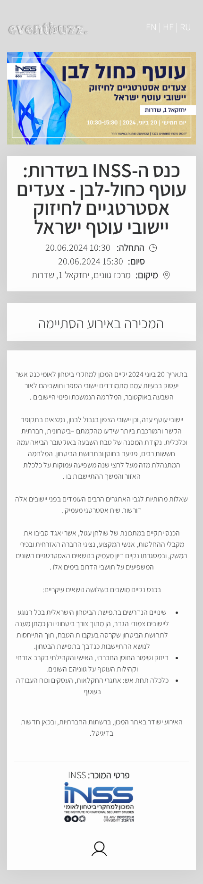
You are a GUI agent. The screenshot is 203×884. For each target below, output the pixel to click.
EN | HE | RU (168, 27)
